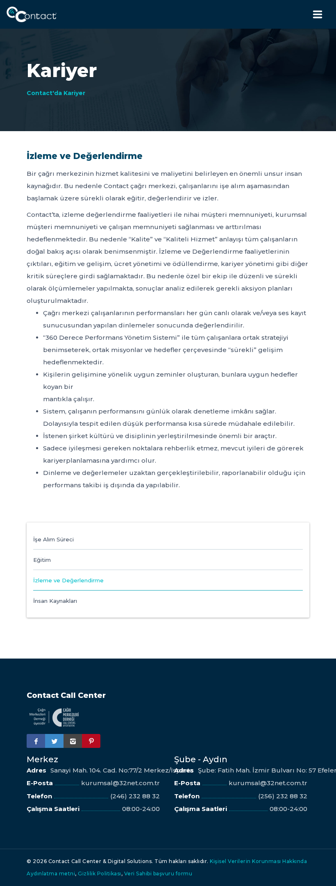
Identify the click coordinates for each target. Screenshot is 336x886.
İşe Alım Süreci (53, 539)
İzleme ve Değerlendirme (68, 580)
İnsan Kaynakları (55, 600)
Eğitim (42, 560)
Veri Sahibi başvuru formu (158, 873)
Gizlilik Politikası (99, 873)
